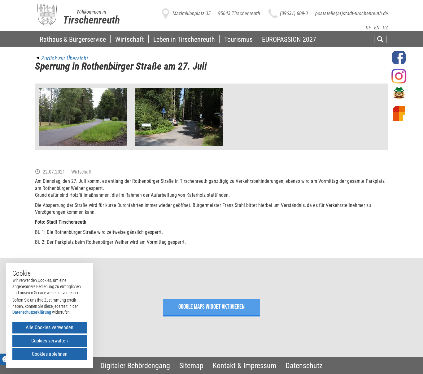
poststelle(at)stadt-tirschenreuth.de (351, 13)
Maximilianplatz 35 (191, 13)
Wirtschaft (129, 39)
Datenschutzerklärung (31, 312)
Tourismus (238, 39)
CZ (385, 28)
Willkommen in (91, 12)
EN (377, 28)
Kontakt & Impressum (244, 365)
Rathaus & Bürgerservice (73, 39)
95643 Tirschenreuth (239, 13)
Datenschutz (304, 365)
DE (368, 28)
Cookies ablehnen (50, 354)
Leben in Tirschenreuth (184, 39)
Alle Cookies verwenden (49, 327)
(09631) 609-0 (294, 13)
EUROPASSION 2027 (289, 39)
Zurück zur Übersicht (64, 58)
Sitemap (191, 365)
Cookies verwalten (49, 341)
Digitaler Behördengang (135, 365)
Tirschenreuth (91, 20)
